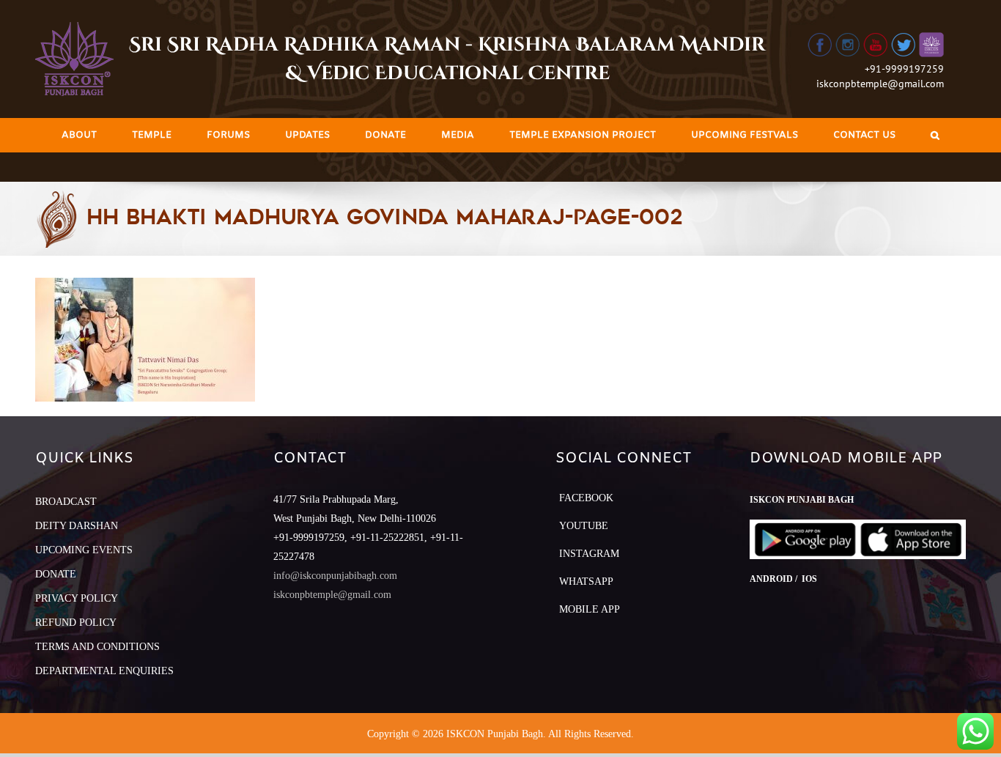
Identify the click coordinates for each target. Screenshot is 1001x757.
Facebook (586, 497)
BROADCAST (66, 501)
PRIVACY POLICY (76, 598)
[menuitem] (79, 135)
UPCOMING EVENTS (84, 549)
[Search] (935, 135)
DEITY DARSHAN (76, 525)
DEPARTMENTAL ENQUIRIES (104, 670)
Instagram (589, 553)
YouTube (583, 525)
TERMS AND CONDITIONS (97, 646)
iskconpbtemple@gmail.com (880, 83)
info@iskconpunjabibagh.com (335, 575)
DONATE (55, 574)
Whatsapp (586, 581)
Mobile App (589, 609)
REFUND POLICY (76, 622)
